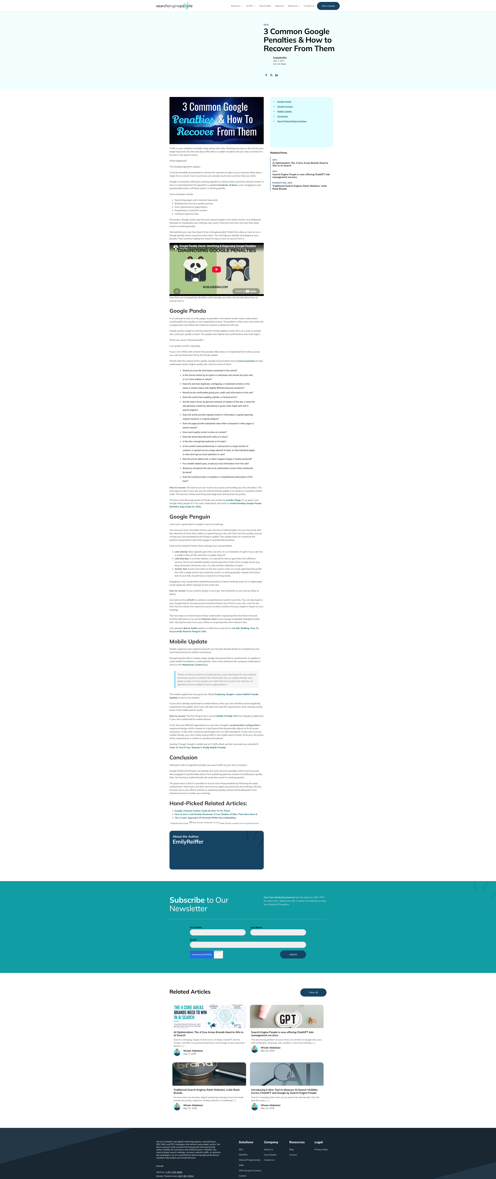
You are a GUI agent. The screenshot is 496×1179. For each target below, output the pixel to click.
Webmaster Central (192, 664)
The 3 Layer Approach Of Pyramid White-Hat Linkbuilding (205, 817)
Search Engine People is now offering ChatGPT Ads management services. (301, 176)
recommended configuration (244, 725)
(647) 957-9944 (186, 1176)
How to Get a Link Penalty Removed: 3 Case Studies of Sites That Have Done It (216, 814)
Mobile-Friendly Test (226, 716)
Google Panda (284, 101)
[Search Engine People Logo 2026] (174, 3)
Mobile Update (284, 111)
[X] (271, 75)
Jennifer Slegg (233, 500)
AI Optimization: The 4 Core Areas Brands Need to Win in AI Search (300, 164)
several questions (246, 360)
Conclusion (282, 116)
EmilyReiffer (188, 841)
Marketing (279, 183)
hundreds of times (227, 185)
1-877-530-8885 (173, 1172)
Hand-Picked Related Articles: (292, 121)
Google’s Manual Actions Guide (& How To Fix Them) (202, 810)
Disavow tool (209, 619)
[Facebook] (266, 75)
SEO (266, 24)
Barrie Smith (190, 628)
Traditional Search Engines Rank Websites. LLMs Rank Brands (299, 187)
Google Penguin (285, 106)
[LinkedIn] (276, 75)
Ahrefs (190, 599)
